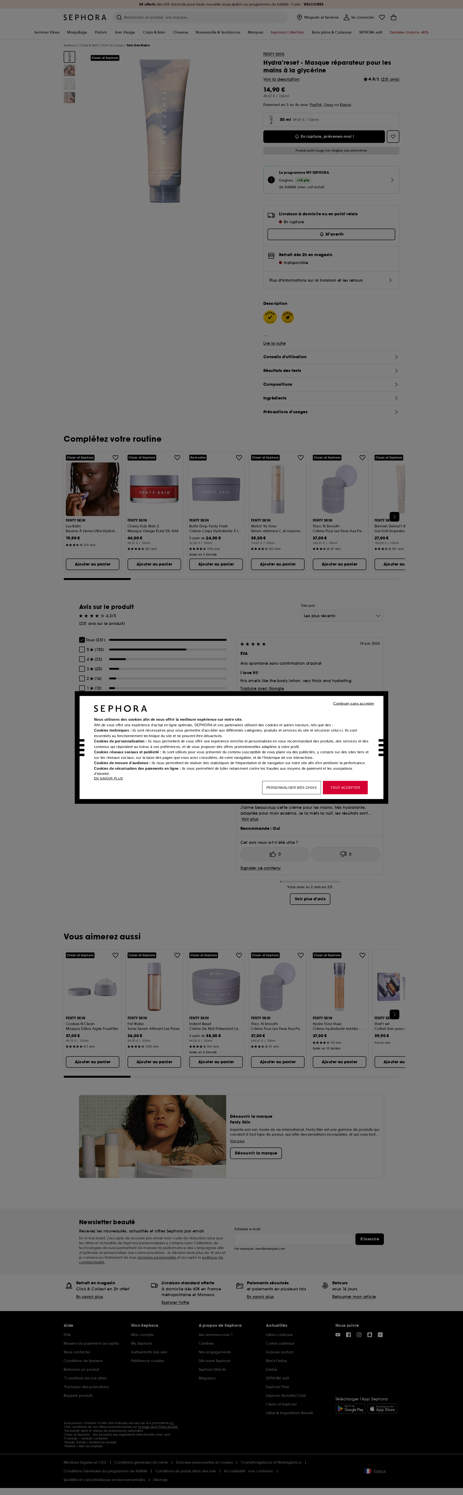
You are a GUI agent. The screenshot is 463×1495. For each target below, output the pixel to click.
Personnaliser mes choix (291, 787)
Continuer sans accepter (353, 703)
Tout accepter (345, 787)
